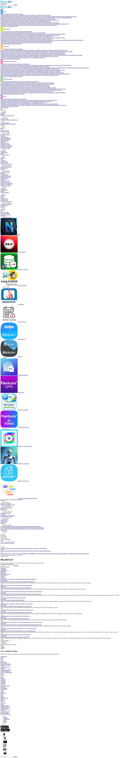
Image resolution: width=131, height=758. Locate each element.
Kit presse (3, 661)
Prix (1, 108)
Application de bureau (5, 706)
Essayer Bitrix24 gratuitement (7, 564)
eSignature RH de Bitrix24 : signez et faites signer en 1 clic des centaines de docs (18, 630)
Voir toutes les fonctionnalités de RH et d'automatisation (13, 93)
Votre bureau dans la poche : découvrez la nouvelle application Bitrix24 (16, 587)
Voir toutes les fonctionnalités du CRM (9, 26)
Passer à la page (4, 640)
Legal (4, 716)
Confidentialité (6, 719)
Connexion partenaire (5, 714)
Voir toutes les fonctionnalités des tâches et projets (11, 43)
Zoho (2, 694)
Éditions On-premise (5, 686)
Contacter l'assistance (5, 671)
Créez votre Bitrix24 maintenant (7, 543)
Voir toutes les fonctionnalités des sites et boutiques (11, 76)
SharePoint (3, 700)
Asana (2, 690)
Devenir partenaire (5, 713)
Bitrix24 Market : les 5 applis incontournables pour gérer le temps (15, 618)
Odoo (2, 702)
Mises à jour (3, 586)
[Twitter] (5, 739)
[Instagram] (4, 746)
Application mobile (5, 705)
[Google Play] (5, 731)
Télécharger (3, 687)
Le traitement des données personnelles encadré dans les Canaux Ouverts (16, 612)
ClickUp (2, 692)
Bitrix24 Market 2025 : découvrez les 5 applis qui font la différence (15, 637)
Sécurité (5, 721)
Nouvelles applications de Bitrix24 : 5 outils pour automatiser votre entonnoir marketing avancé (21, 624)
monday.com (3, 693)
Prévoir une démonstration (6, 672)
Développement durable (6, 665)
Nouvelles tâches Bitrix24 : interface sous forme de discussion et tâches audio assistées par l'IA (21, 594)
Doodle (2, 699)
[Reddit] (5, 754)
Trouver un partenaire (5, 711)
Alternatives (3, 681)
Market (2, 704)
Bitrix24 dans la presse (5, 663)
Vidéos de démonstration (6, 670)
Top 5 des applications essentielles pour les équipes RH (12, 600)
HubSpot (2, 697)
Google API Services (5, 709)
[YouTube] (5, 743)
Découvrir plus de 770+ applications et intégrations (11, 499)
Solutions (3, 678)
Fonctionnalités (4, 580)
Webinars (3, 668)
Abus (4, 722)
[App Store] (5, 728)
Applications (3, 598)
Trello (2, 695)
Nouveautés (3, 592)
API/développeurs (4, 708)
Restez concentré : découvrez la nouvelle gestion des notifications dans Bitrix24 (18, 581)
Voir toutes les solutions (6, 214)
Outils (2, 658)
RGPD (4, 720)
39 (6, 643)
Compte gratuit (4, 3)
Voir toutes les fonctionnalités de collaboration (10, 58)
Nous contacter (4, 662)
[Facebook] (4, 735)
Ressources (3, 683)
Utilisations (3, 682)
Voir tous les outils (4, 107)
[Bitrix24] (6, 2)
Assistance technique (5, 667)
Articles (2, 677)
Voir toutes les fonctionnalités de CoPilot (9, 106)
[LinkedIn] (4, 750)
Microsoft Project (4, 698)
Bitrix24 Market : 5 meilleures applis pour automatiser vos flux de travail (16, 606)
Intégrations (3, 215)
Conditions (5, 717)
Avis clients (3, 679)
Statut (2, 673)
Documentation (4, 688)
